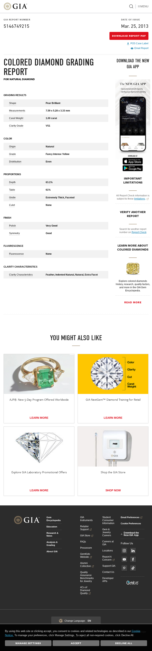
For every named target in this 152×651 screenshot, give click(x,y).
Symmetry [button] (14, 233)
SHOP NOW (113, 490)
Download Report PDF (129, 35)
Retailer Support (84, 528)
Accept (76, 643)
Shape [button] (12, 103)
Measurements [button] (17, 110)
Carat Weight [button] (16, 118)
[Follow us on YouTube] (124, 559)
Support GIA (108, 566)
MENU (144, 6)
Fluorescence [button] (16, 254)
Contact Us (108, 572)
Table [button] (12, 189)
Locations (107, 550)
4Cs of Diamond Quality (85, 590)
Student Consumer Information (108, 520)
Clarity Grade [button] (16, 125)
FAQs (83, 541)
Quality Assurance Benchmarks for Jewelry (87, 577)
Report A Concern (107, 558)
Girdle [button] (12, 197)
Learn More (39, 417)
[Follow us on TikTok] (133, 568)
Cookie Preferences (131, 523)
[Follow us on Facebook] (133, 559)
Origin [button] (12, 146)
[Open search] (131, 6)
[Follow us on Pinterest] (124, 568)
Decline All (123, 643)
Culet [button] (12, 205)
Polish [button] (12, 225)
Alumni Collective (85, 564)
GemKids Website (85, 555)
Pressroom (86, 547)
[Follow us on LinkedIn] (133, 550)
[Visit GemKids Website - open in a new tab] (132, 583)
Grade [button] (12, 154)
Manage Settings (28, 643)
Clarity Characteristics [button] (21, 274)
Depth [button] (12, 182)
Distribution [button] (15, 161)
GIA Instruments (86, 519)
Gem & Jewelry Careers (106, 532)
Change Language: (78, 620)
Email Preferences (130, 517)
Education (52, 526)
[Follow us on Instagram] (124, 550)
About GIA (52, 551)
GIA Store (85, 535)
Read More (133, 302)
